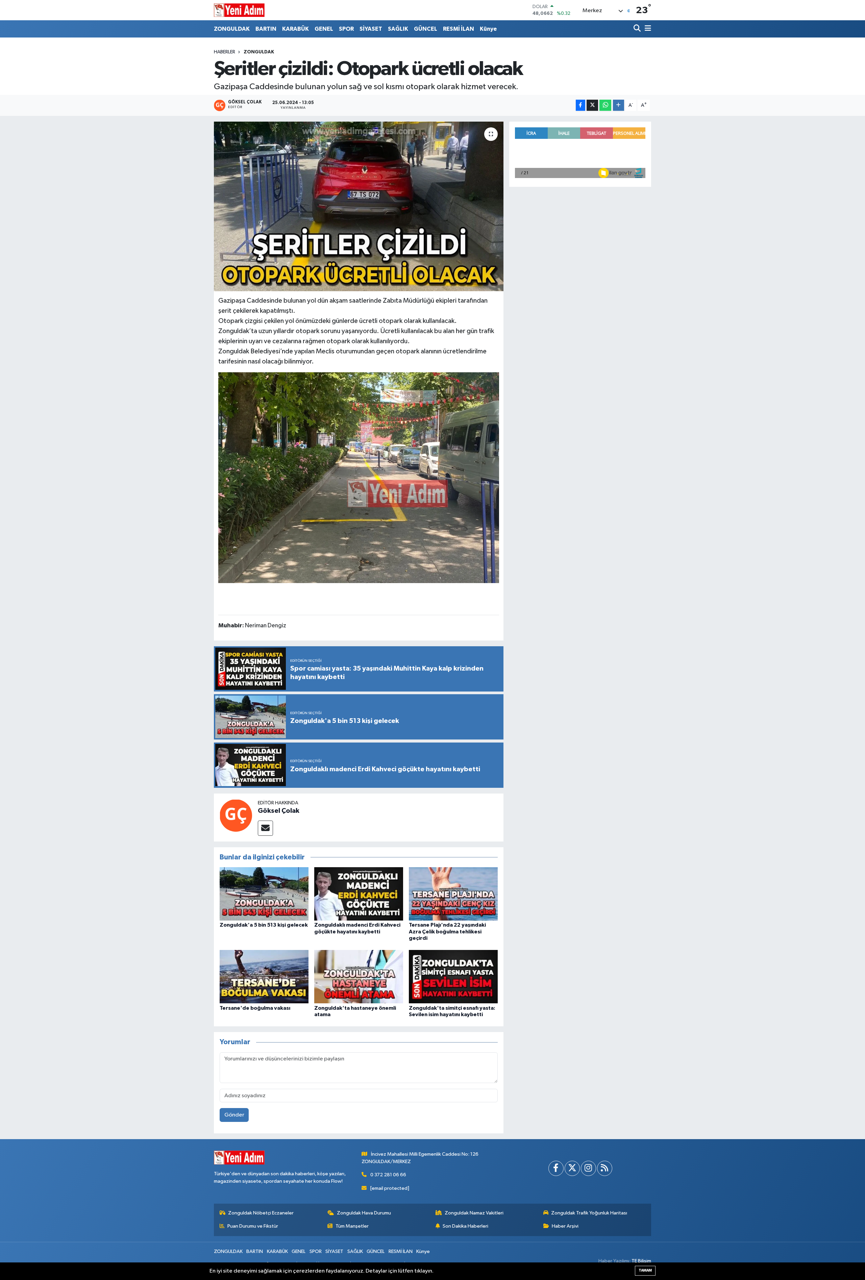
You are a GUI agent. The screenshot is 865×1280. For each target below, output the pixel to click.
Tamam (645, 1270)
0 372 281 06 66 (388, 1174)
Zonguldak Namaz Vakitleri (474, 1212)
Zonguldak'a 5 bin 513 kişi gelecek (264, 925)
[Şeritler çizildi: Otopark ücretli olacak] (358, 206)
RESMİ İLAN (458, 29)
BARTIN (265, 29)
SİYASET (371, 29)
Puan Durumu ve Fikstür (252, 1226)
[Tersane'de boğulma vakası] (264, 976)
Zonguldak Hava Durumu (364, 1212)
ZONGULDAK (232, 29)
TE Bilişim (641, 1260)
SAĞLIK (398, 29)
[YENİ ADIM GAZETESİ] (239, 10)
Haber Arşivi (565, 1226)
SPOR (346, 29)
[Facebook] (556, 1168)
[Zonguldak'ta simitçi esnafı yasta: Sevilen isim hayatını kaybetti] (453, 976)
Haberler (224, 52)
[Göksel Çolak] (236, 815)
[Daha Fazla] (618, 105)
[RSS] (604, 1168)
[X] (572, 1168)
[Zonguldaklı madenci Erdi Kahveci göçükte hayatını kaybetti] (358, 894)
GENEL (324, 29)
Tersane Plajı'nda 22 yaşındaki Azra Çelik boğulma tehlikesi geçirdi (447, 931)
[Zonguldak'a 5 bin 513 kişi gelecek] (264, 894)
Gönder (234, 1115)
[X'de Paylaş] (592, 105)
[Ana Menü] (646, 29)
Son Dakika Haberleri (465, 1226)
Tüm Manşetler (352, 1226)
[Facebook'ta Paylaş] (580, 105)
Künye (488, 29)
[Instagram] (588, 1168)
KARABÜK (295, 29)
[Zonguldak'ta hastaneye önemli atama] (358, 976)
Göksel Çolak (278, 810)
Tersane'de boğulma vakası (255, 1008)
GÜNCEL (425, 29)
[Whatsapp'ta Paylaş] (605, 105)
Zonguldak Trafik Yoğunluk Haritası (589, 1212)
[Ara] (638, 29)
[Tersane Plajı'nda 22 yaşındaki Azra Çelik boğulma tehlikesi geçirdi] (453, 894)
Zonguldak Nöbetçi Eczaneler (261, 1212)
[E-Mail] (265, 828)
